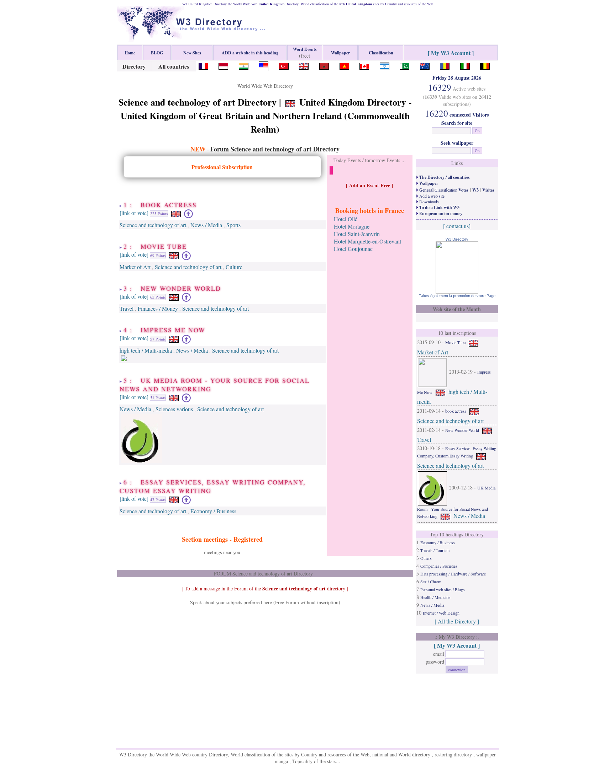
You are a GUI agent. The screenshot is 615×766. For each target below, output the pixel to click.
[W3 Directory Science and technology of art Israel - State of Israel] (384, 65)
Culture (234, 266)
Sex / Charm (430, 581)
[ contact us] (457, 226)
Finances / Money (158, 308)
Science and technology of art (153, 225)
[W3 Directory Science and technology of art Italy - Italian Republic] (465, 65)
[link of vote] (134, 212)
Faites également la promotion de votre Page (457, 296)
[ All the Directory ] (457, 621)
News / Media (206, 225)
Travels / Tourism (435, 550)
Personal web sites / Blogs (442, 589)
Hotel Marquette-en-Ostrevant (367, 241)
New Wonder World (462, 430)
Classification (443, 190)
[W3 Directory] (457, 291)
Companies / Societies (438, 566)
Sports (233, 225)
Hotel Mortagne (351, 226)
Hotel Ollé (345, 219)
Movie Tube (455, 342)
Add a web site (431, 196)
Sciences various (174, 409)
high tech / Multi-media (146, 350)
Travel (126, 308)
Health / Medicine (435, 597)
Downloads (428, 201)
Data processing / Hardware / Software (453, 574)
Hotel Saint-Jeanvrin (357, 233)
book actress (455, 411)
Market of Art (135, 266)
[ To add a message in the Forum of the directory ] (265, 588)
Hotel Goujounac (353, 248)
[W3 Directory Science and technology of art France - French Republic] (203, 65)
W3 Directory (457, 239)
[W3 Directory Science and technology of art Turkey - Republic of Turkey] (283, 65)
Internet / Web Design (441, 613)
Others (426, 558)
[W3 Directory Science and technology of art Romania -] (444, 65)
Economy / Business (213, 511)
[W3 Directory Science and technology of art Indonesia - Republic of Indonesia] (223, 65)
